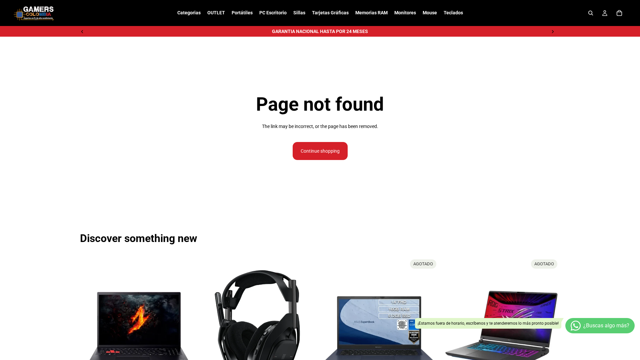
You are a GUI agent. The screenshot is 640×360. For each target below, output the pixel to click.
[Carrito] (619, 13)
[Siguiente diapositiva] (552, 31)
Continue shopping (320, 151)
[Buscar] (590, 13)
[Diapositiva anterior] (82, 31)
